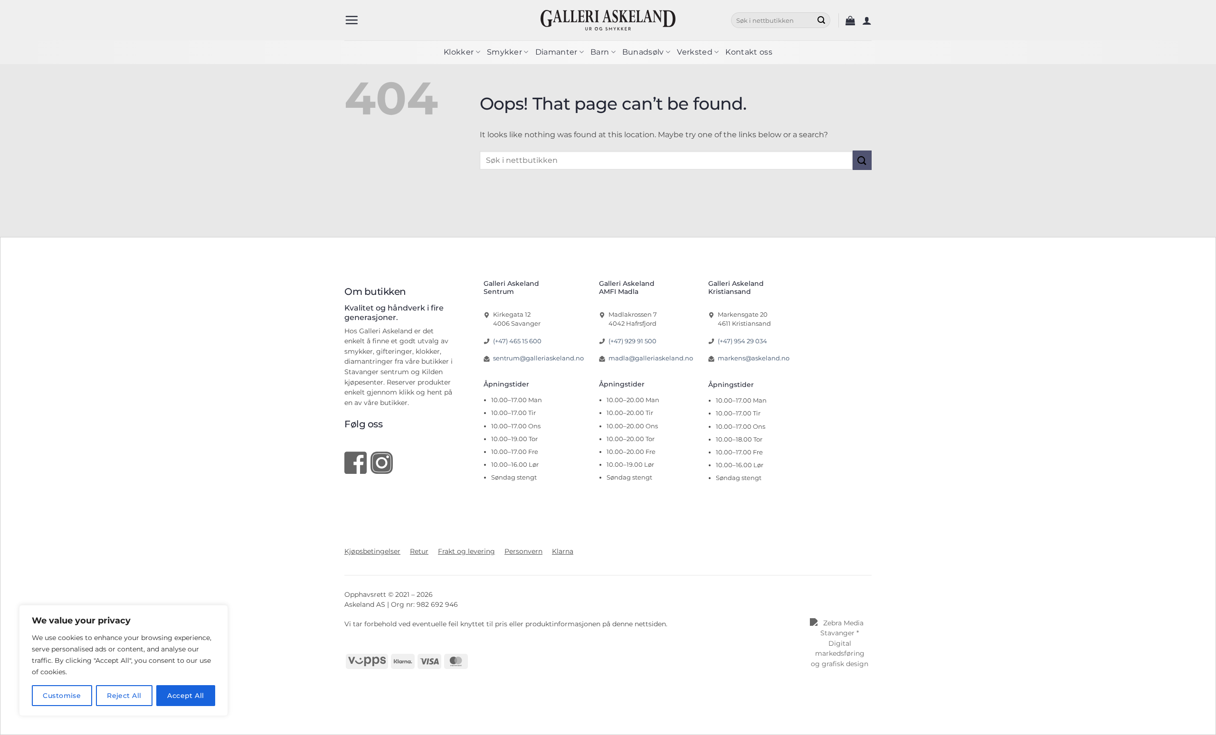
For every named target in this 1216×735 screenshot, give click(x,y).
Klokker (459, 52)
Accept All (185, 695)
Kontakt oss (748, 52)
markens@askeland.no (753, 358)
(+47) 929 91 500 (632, 341)
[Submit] (821, 20)
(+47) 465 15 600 (517, 341)
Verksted (694, 52)
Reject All (124, 695)
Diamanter (556, 52)
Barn (599, 52)
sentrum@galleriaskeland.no (538, 358)
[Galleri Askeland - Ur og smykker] (608, 20)
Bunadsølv (643, 52)
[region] (123, 660)
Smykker (504, 52)
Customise (62, 695)
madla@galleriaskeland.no (650, 358)
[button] (351, 20)
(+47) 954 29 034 (742, 341)
